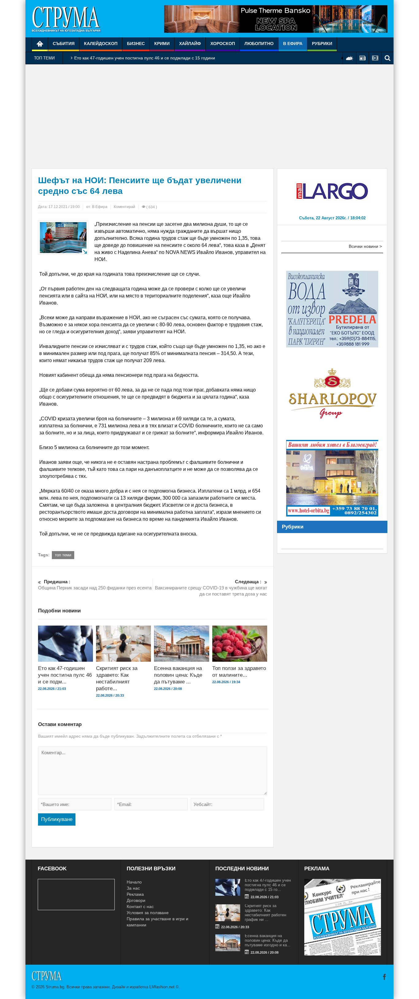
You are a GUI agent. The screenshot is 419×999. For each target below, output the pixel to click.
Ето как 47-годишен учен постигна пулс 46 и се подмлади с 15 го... (268, 885)
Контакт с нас (140, 906)
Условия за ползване (148, 912)
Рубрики (322, 43)
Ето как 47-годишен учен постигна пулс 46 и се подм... (65, 675)
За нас (133, 888)
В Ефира (292, 43)
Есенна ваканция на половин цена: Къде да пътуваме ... (178, 675)
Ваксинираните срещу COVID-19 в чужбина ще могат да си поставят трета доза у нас (211, 587)
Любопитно (259, 43)
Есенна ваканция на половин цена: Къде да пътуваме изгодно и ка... (267, 940)
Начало (134, 882)
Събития (64, 43)
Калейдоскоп (100, 43)
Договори (136, 900)
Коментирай (124, 207)
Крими (162, 43)
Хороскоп (222, 43)
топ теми (63, 555)
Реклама (135, 894)
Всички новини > (365, 246)
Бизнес (136, 43)
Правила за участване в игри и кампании (157, 921)
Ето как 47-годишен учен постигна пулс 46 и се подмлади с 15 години (144, 57)
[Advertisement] (209, 116)
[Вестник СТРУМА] (66, 18)
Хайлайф (190, 43)
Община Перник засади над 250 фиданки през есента (95, 584)
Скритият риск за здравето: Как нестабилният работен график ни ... (265, 912)
